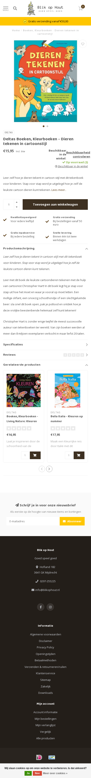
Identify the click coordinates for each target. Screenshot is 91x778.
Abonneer (74, 521)
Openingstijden (45, 654)
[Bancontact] (52, 757)
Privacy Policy (45, 647)
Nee (37, 773)
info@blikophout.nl (47, 590)
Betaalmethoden (45, 660)
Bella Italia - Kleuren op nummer (67, 419)
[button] (43, 126)
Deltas (9, 132)
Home (16, 30)
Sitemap (45, 680)
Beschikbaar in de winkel (73, 166)
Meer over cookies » (55, 773)
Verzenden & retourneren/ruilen (45, 667)
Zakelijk (46, 686)
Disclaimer (45, 641)
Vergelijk (45, 732)
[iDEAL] (39, 757)
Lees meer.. (58, 190)
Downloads (45, 693)
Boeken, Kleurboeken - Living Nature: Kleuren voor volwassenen (22, 421)
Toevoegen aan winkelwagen (55, 204)
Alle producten (45, 738)
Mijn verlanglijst (45, 725)
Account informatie (45, 712)
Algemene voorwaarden (45, 634)
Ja (28, 773)
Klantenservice (45, 673)
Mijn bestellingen (46, 719)
